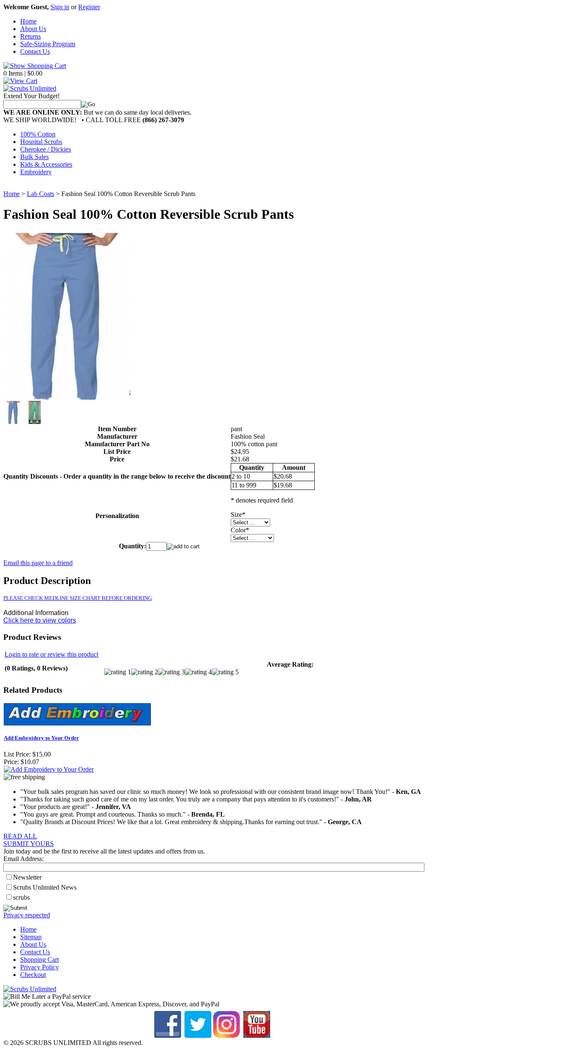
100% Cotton (37, 134)
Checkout (33, 974)
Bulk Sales (34, 156)
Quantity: (132, 546)
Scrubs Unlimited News (44, 887)
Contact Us (35, 51)
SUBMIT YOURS (28, 843)
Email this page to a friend (38, 562)
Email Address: (23, 858)
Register (89, 6)
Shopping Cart (39, 959)
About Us (33, 28)
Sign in (59, 6)
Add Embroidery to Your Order (41, 738)
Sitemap (31, 936)
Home (28, 21)
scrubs (21, 897)
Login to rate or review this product (51, 654)
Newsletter (27, 877)
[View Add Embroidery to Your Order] (49, 769)
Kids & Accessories (46, 164)
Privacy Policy (39, 967)
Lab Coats (40, 193)
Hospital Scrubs (41, 141)
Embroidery (36, 171)
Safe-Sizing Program (47, 43)
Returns (30, 36)
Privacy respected (26, 915)
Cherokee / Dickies (45, 149)
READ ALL (20, 836)
